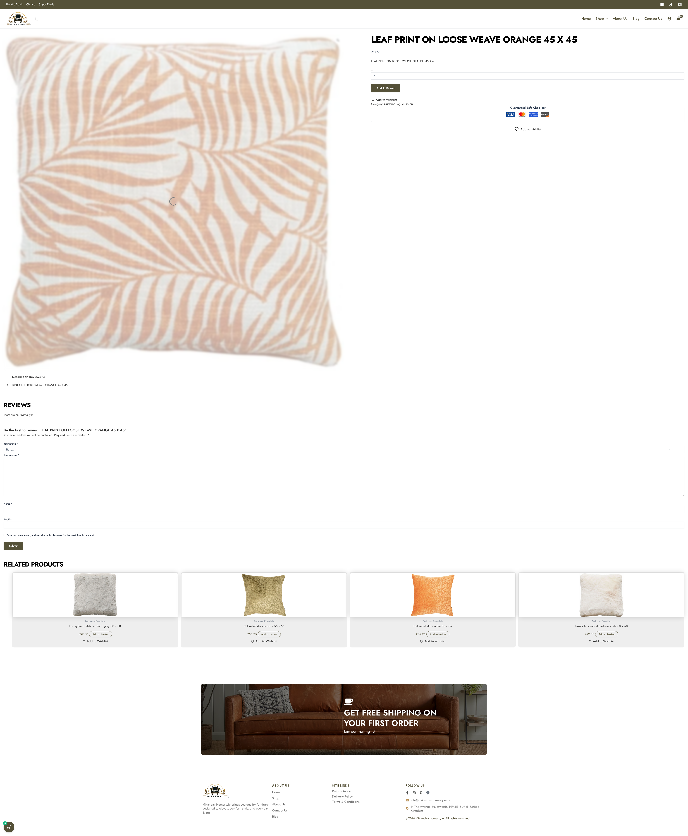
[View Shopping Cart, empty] (678, 18)
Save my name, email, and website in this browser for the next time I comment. (55, 476)
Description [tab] (12, 384)
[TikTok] (671, 4)
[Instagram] (680, 4)
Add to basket (409, 64)
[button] (606, 18)
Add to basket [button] (87, 588)
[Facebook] (662, 4)
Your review (19, 439)
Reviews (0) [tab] (32, 384)
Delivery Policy (342, 796)
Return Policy (341, 791)
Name (13, 462)
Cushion (389, 84)
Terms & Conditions (346, 801)
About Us (278, 804)
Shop (275, 798)
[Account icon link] (669, 19)
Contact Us (280, 810)
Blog (275, 816)
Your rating (14, 431)
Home (276, 792)
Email (355, 462)
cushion (408, 84)
